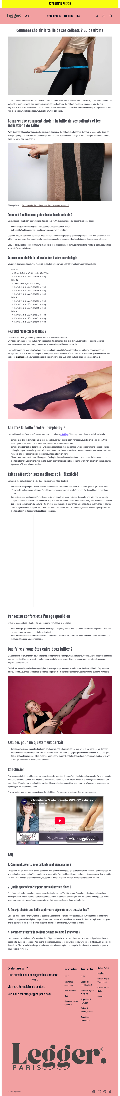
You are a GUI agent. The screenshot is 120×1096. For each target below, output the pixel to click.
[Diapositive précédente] (5, 3)
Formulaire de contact (32, 986)
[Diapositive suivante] (115, 3)
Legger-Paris (17, 1091)
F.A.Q (67, 976)
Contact (100, 996)
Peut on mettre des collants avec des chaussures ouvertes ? (45, 205)
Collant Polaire (103, 968)
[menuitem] (54, 15)
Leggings (101, 973)
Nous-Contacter (71, 990)
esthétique (64, 434)
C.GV (83, 976)
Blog (66, 996)
